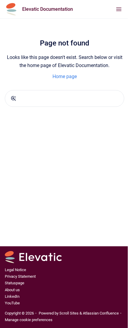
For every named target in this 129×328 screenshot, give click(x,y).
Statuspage (14, 283)
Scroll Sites (69, 313)
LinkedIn (12, 296)
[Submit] (13, 98)
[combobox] (64, 98)
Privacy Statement (20, 276)
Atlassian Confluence (101, 313)
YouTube (12, 303)
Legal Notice (15, 270)
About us (12, 290)
